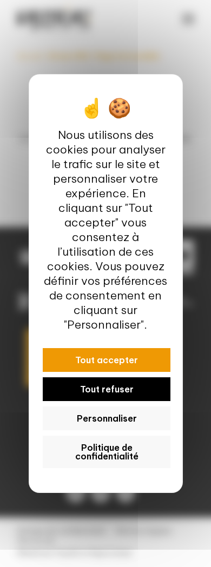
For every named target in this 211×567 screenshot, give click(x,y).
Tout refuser (106, 389)
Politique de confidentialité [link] (106, 452)
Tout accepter (106, 360)
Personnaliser (106, 418)
